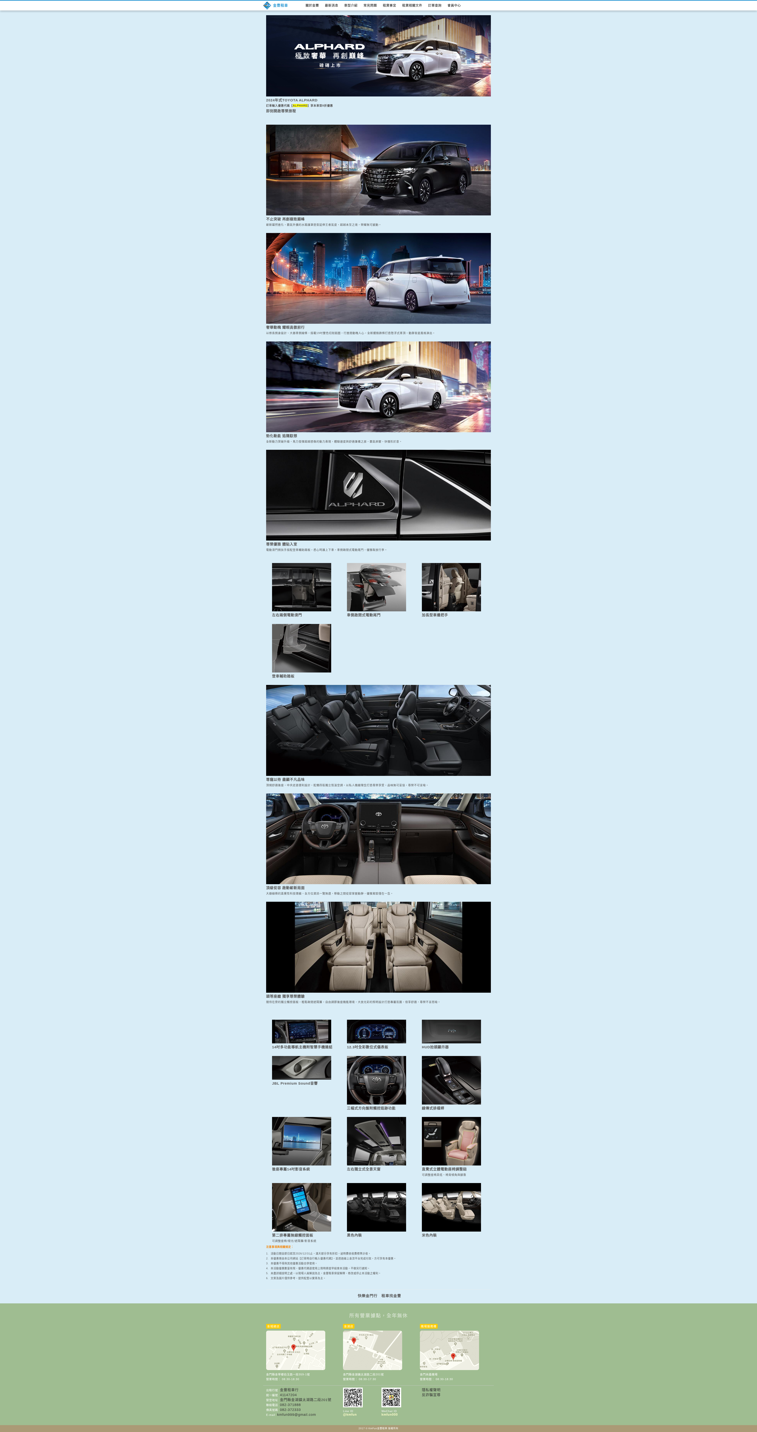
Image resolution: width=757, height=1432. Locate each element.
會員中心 (454, 5)
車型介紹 (351, 5)
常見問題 (370, 5)
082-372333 (290, 1410)
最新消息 (331, 5)
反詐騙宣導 (431, 1395)
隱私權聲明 (431, 1390)
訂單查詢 (435, 5)
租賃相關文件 (412, 5)
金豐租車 (280, 5)
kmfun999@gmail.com (296, 1415)
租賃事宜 (389, 5)
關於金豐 (312, 5)
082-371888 (290, 1405)
